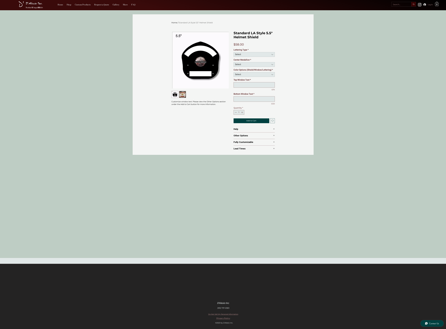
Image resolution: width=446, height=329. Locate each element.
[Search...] (413, 4)
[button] (69, 5)
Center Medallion (242, 60)
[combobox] (254, 54)
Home (174, 23)
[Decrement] (235, 112)
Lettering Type (241, 50)
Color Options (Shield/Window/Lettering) (253, 70)
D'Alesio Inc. (34, 3)
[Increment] (242, 112)
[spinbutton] (239, 112)
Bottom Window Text (244, 94)
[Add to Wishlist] (272, 120)
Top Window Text (242, 80)
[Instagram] (419, 4)
